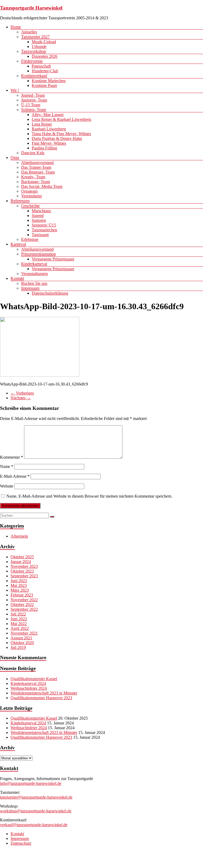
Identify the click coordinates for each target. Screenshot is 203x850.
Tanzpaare (40, 234)
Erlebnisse (29, 239)
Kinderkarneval (34, 264)
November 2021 (24, 633)
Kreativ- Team (33, 177)
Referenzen (20, 200)
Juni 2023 (19, 580)
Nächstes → (21, 398)
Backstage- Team (35, 181)
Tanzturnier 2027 (35, 36)
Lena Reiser (42, 124)
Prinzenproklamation (38, 254)
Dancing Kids (32, 152)
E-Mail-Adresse (15, 476)
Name (6, 466)
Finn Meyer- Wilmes (49, 143)
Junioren (39, 220)
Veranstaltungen (34, 273)
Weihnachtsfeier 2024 (29, 688)
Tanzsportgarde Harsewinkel (31, 8)
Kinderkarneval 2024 (28, 683)
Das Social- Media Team (41, 186)
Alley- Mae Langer (48, 114)
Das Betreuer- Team (38, 172)
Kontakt (17, 278)
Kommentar (11, 457)
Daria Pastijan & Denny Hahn (57, 138)
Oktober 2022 (22, 604)
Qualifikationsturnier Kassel (34, 678)
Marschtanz (41, 211)
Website (6, 486)
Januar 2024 (21, 561)
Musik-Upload (44, 41)
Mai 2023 (19, 585)
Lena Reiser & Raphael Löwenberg (61, 119)
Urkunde (39, 46)
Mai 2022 (19, 623)
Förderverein (32, 61)
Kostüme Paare (44, 85)
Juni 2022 (19, 619)
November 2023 (24, 566)
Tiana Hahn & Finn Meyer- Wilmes (61, 133)
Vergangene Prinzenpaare (53, 259)
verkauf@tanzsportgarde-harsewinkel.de (33, 824)
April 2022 (20, 628)
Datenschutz (21, 843)
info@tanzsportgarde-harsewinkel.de (30, 783)
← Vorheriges (22, 393)
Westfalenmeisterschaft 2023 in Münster (44, 693)
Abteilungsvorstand (37, 162)
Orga (15, 157)
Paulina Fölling (44, 148)
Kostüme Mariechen (49, 80)
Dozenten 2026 (44, 56)
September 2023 (24, 576)
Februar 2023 (22, 595)
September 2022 (24, 609)
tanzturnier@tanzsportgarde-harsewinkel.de (36, 797)
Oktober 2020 (22, 642)
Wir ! (15, 90)
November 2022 (24, 599)
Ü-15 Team (30, 105)
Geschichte (30, 205)
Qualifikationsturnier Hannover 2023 (41, 698)
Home (16, 27)
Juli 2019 (18, 647)
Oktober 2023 (22, 571)
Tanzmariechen (44, 230)
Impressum (30, 288)
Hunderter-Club (45, 71)
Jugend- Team (33, 95)
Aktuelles (29, 32)
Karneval (18, 244)
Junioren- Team (34, 100)
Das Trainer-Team (36, 167)
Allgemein (19, 536)
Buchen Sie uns (34, 283)
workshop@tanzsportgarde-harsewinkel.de (35, 811)
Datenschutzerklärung (50, 293)
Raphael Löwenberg (49, 129)
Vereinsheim (31, 196)
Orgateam (29, 191)
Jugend (38, 215)
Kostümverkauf (34, 75)
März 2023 (20, 590)
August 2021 (21, 638)
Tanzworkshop (33, 51)
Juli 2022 (18, 614)
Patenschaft (41, 66)
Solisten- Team (33, 109)
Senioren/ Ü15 (44, 225)
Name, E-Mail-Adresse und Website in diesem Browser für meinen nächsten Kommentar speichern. (89, 496)
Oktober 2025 (22, 557)
